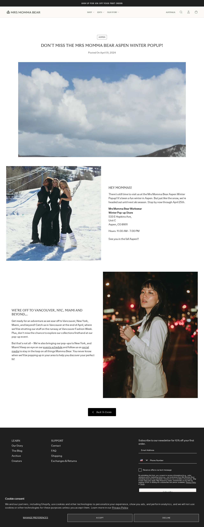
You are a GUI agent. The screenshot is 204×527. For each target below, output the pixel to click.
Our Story (112, 12)
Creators (17, 461)
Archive (16, 456)
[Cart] (196, 12)
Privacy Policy (120, 508)
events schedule (52, 347)
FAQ (53, 451)
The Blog (17, 451)
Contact (56, 446)
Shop (89, 12)
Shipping (56, 456)
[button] (170, 12)
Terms (142, 484)
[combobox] (143, 460)
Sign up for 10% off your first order (102, 3)
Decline (166, 518)
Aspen (102, 37)
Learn (16, 441)
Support (57, 441)
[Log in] (188, 12)
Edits (99, 12)
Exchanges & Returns (64, 461)
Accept (100, 518)
